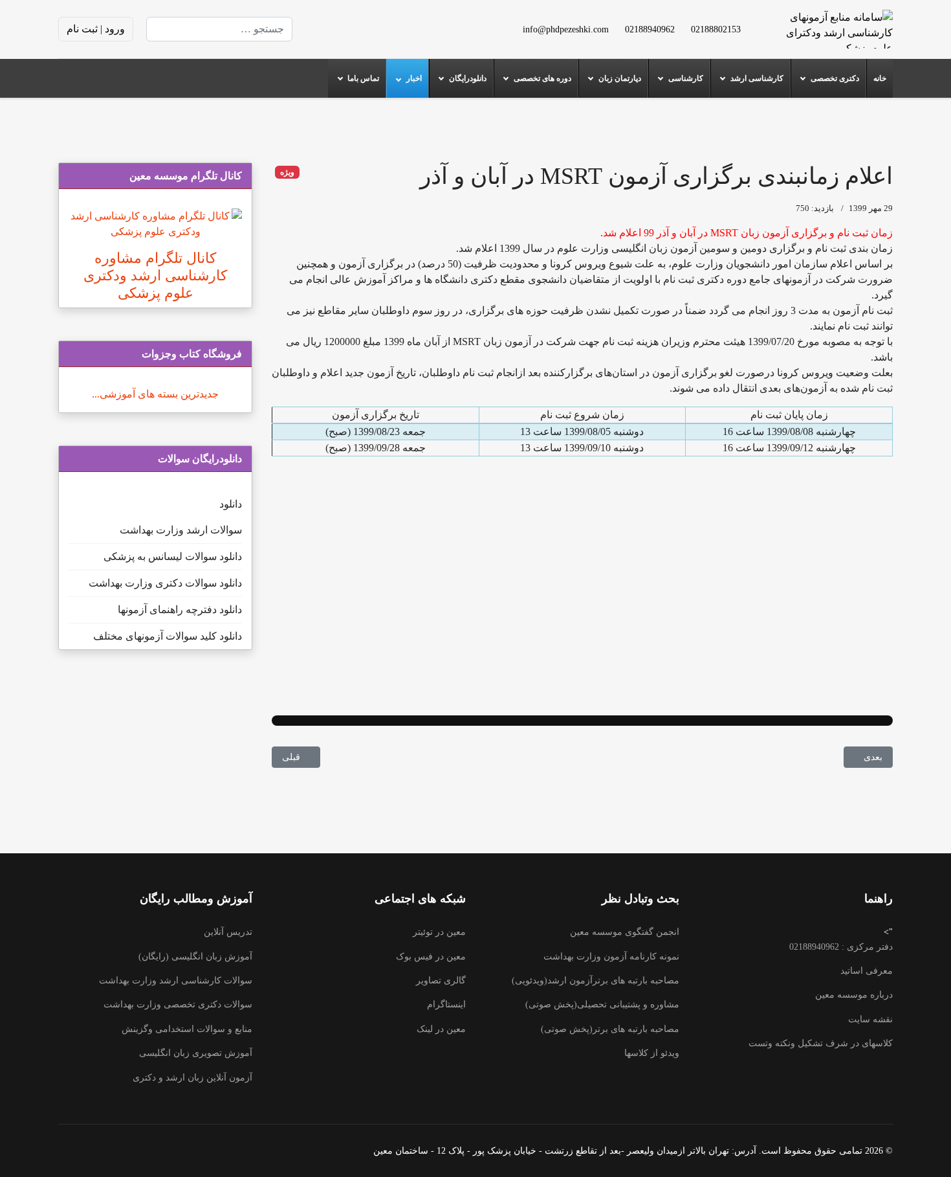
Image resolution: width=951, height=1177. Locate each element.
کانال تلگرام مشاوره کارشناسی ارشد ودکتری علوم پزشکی (155, 275)
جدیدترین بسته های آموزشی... (155, 393)
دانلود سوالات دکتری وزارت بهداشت (165, 582)
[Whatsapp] (322, 28)
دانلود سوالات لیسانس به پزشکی (173, 556)
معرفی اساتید (866, 971)
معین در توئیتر (439, 932)
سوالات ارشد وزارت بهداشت (181, 529)
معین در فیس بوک (431, 956)
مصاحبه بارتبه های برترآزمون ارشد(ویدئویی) (595, 980)
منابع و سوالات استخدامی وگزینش (187, 1029)
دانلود (230, 504)
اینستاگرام (446, 1004)
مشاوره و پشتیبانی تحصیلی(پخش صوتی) (602, 1004)
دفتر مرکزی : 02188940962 (841, 947)
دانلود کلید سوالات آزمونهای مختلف (167, 636)
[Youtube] (384, 28)
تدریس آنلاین (228, 932)
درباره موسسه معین (854, 995)
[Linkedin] (363, 28)
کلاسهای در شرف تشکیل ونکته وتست (821, 1043)
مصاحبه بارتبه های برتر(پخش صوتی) (610, 1029)
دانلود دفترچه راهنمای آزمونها (180, 609)
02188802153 (716, 29)
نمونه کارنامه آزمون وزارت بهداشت (611, 956)
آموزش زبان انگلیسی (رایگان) (195, 956)
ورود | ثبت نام (96, 28)
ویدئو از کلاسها (651, 1053)
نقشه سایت (870, 1019)
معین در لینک (441, 1029)
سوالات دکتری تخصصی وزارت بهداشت (178, 1004)
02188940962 (650, 29)
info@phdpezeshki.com (566, 29)
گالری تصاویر (441, 980)
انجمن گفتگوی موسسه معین (624, 932)
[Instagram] (343, 28)
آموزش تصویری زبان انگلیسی (195, 1053)
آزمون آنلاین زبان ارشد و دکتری (192, 1077)
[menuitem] (879, 78)
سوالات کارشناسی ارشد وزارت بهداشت (175, 980)
